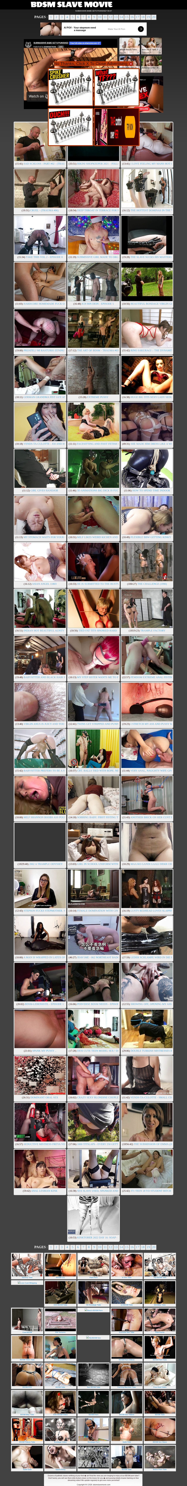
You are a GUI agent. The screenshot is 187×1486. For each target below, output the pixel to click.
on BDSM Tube (127, 1305)
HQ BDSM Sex (95, 1338)
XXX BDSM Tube (60, 1305)
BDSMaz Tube (160, 1305)
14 (121, 17)
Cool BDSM (27, 1332)
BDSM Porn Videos (127, 1360)
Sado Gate (27, 1469)
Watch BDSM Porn (95, 1310)
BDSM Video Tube (27, 1360)
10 (99, 17)
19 (148, 17)
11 (105, 17)
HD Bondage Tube (93, 1305)
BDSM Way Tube (27, 1415)
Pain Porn (94, 1277)
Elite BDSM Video (60, 1415)
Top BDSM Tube (159, 1277)
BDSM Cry (60, 1277)
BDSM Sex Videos (126, 1415)
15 (126, 17)
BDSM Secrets (60, 1360)
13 (116, 17)
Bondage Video (60, 1442)
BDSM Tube (60, 1387)
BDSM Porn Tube (160, 1360)
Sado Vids (127, 1442)
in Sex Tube (126, 1277)
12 (110, 17)
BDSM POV (27, 1387)
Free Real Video (159, 1387)
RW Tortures (60, 1332)
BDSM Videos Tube (27, 1442)
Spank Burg (60, 1469)
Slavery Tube (27, 1277)
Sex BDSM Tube (93, 1387)
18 (143, 17)
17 (137, 17)
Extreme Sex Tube (126, 1332)
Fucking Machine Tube (126, 1387)
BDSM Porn (93, 1415)
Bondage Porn (93, 1442)
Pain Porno (159, 1332)
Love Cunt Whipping (28, 1283)
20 (153, 17)
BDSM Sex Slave (160, 1442)
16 (132, 17)
